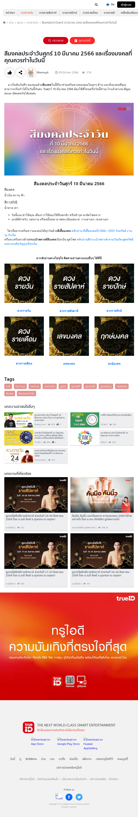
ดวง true (20, 386)
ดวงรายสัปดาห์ (47, 13)
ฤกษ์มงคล (122, 386)
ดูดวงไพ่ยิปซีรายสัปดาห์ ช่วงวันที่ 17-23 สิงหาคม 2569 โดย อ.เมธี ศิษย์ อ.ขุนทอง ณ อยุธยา (34, 573)
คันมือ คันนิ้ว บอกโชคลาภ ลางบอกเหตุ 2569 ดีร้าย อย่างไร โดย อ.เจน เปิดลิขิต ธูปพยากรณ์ (102, 517)
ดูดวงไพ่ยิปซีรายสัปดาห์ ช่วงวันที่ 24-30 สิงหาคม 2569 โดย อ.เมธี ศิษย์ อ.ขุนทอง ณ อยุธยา (34, 517)
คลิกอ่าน (77, 231)
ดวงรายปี (109, 13)
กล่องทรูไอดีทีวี (104, 759)
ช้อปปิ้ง (74, 759)
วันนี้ (12, 759)
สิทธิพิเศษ (31, 759)
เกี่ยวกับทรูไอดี (27, 779)
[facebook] (69, 797)
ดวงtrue (34, 386)
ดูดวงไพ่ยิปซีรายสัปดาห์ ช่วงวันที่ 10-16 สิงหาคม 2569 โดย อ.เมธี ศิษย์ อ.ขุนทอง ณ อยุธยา (101, 573)
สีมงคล (9, 393)
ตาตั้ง (62, 759)
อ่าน (11, 23)
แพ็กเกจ (86, 759)
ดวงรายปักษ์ (69, 13)
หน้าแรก (10, 13)
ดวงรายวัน (27, 13)
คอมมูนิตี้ (122, 759)
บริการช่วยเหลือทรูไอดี (69, 768)
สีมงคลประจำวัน (26, 393)
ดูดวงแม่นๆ (105, 386)
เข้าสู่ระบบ (126, 5)
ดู (20, 759)
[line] (59, 797)
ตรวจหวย (57, 40)
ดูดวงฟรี (75, 386)
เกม (52, 759)
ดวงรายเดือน (90, 13)
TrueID (10, 5)
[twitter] (79, 797)
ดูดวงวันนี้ (84, 40)
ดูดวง (20, 23)
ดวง (8, 386)
